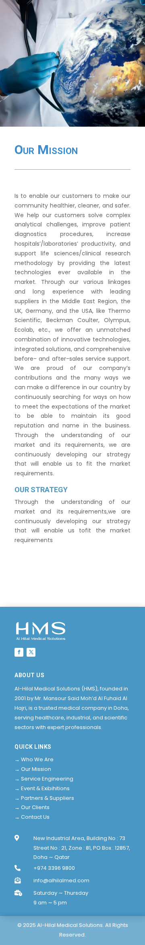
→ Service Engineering (43, 779)
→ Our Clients (32, 807)
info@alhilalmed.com (61, 880)
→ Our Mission (32, 769)
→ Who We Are (34, 759)
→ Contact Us (32, 817)
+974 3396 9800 (54, 868)
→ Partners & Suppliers (44, 798)
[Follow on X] (31, 652)
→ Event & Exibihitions (42, 788)
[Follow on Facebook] (18, 652)
